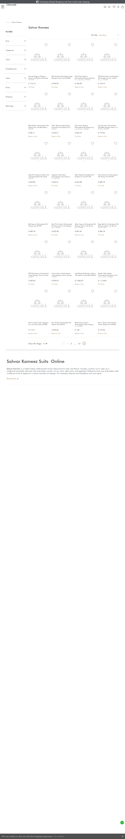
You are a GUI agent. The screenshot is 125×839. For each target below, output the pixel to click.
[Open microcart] (122, 7)
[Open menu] (2, 6)
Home (8, 22)
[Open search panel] (105, 7)
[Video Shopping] (109, 7)
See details (59, 836)
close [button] (122, 836)
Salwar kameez (13, 369)
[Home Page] (14, 7)
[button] (118, 7)
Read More (11, 378)
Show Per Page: (35, 343)
